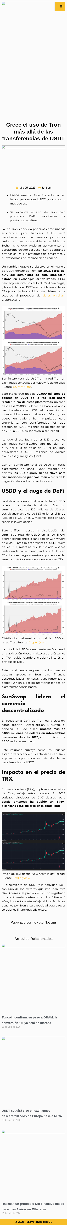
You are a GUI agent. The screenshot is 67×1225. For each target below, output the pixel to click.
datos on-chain (54, 295)
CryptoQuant (22, 386)
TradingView (21, 878)
